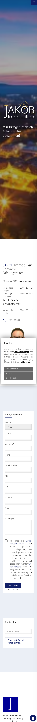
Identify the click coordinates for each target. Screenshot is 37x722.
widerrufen (25, 362)
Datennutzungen (21, 351)
